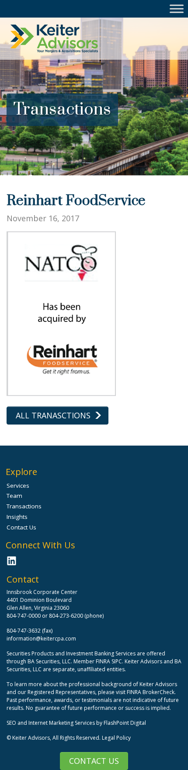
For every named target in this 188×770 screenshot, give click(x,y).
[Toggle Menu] (177, 8)
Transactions (24, 506)
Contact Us (94, 761)
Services (18, 485)
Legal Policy (116, 737)
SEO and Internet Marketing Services (51, 723)
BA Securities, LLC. (50, 661)
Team (14, 496)
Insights (17, 517)
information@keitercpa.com (41, 638)
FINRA (103, 661)
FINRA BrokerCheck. (151, 692)
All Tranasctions (53, 415)
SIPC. (117, 661)
